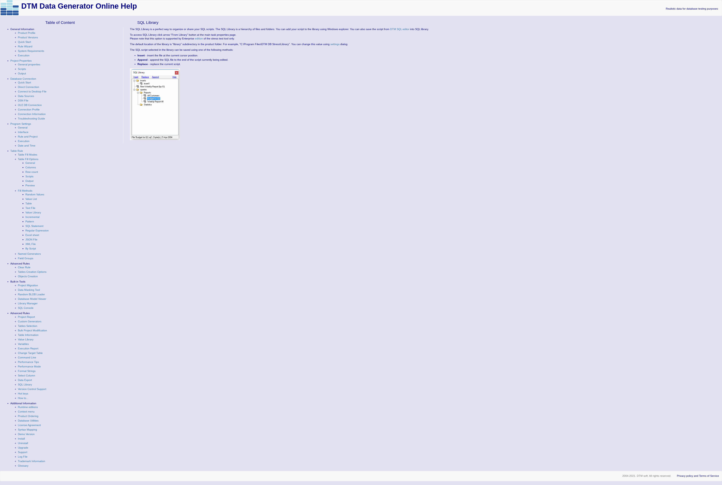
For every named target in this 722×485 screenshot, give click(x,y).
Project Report (26, 316)
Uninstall (23, 443)
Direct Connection (28, 86)
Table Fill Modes (27, 154)
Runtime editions (28, 407)
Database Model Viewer (32, 298)
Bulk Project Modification (32, 330)
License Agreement (29, 425)
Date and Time (26, 145)
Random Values (34, 194)
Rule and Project (28, 136)
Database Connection (23, 78)
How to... (23, 398)
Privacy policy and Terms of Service (698, 475)
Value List (31, 198)
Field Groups (25, 258)
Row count (31, 171)
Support (22, 452)
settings (335, 44)
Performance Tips (28, 361)
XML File (30, 244)
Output (22, 73)
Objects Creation (28, 276)
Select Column (26, 375)
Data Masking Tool (29, 289)
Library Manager (28, 303)
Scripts (22, 68)
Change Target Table (30, 352)
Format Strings (27, 370)
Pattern (29, 221)
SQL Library (25, 384)
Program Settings (20, 123)
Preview (30, 185)
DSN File (23, 100)
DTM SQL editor (399, 29)
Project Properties (21, 60)
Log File (22, 456)
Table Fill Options (28, 159)
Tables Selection (27, 325)
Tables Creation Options (32, 271)
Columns (30, 167)
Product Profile (26, 32)
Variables (23, 343)
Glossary (23, 465)
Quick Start (24, 41)
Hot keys (23, 393)
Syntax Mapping (27, 429)
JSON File (31, 239)
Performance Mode (29, 366)
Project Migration (28, 285)
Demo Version (26, 434)
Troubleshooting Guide (31, 118)
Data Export (25, 380)
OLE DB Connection (30, 105)
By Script (30, 248)
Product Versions (28, 37)
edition (199, 38)
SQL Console (25, 307)
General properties (29, 64)
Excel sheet (32, 234)
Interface (23, 132)
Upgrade (23, 447)
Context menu (26, 411)
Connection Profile (29, 109)
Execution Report (28, 348)
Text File (30, 207)
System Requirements (31, 50)
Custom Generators (29, 321)
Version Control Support (32, 389)
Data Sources (26, 95)
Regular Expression (37, 230)
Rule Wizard (25, 46)
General (22, 127)
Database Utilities (28, 420)
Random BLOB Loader (31, 294)
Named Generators (29, 253)
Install (21, 438)
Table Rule (16, 150)
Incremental (32, 216)
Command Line (27, 357)
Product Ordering (28, 416)
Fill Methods (25, 190)
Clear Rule (24, 267)
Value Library (33, 212)
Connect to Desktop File (32, 91)
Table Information (28, 334)
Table (28, 203)
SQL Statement (34, 225)
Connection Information (32, 114)
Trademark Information (31, 461)
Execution (24, 55)
